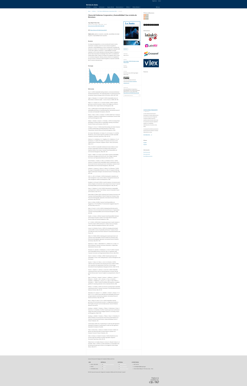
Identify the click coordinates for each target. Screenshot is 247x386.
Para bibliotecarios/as (147, 156)
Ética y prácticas (123, 366)
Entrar (159, 0)
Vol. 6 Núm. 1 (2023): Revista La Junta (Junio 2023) (107, 11)
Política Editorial (136, 7)
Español (145, 144)
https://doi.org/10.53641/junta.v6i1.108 (98, 30)
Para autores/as (146, 154)
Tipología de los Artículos (108, 364)
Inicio (89, 11)
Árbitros (128, 7)
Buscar (158, 7)
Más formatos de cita (128, 95)
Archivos (95, 7)
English (145, 142)
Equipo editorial (110, 7)
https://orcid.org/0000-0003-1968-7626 (96, 25)
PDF (126, 49)
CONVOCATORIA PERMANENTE (150, 110)
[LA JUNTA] (151, 25)
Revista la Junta (92, 5)
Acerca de (88, 7)
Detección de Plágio (124, 368)
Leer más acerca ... (147, 134)
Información (101, 7)
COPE (104, 368)
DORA (104, 366)
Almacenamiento (119, 7)
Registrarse (154, 0)
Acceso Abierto (123, 364)
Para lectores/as (146, 152)
